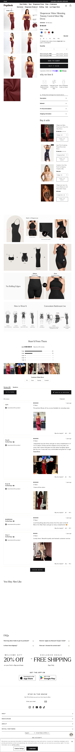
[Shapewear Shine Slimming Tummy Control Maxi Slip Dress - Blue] (2, 613)
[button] (12, 19)
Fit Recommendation (45, 108)
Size (54, 36)
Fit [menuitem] (27, 380)
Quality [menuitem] (39, 380)
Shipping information (45, 114)
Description (43, 98)
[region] (32, 368)
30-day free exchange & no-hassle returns (53, 94)
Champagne (45, 32)
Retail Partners (8, 729)
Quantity (42, 46)
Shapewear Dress (38, 4)
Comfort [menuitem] (47, 380)
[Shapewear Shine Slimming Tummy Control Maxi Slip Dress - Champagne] (5, 613)
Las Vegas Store (54, 7)
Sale (46, 7)
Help (4, 713)
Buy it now (54, 66)
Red (49, 32)
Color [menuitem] (32, 380)
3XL (59, 38)
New (30, 4)
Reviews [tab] (7, 388)
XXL (54, 38)
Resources (6, 718)
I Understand (32, 748)
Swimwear (20, 7)
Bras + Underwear (51, 4)
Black (52, 32)
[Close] (72, 741)
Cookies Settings (19, 748)
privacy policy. (16, 745)
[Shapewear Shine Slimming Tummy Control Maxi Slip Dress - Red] (8, 613)
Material (42, 103)
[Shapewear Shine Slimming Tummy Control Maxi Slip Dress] (9, 599)
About (4, 723)
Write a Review (63, 392)
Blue (42, 32)
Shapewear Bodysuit (31, 7)
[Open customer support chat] (71, 734)
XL (50, 38)
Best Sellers (23, 4)
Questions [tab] (15, 388)
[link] (8, 5)
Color (44, 29)
